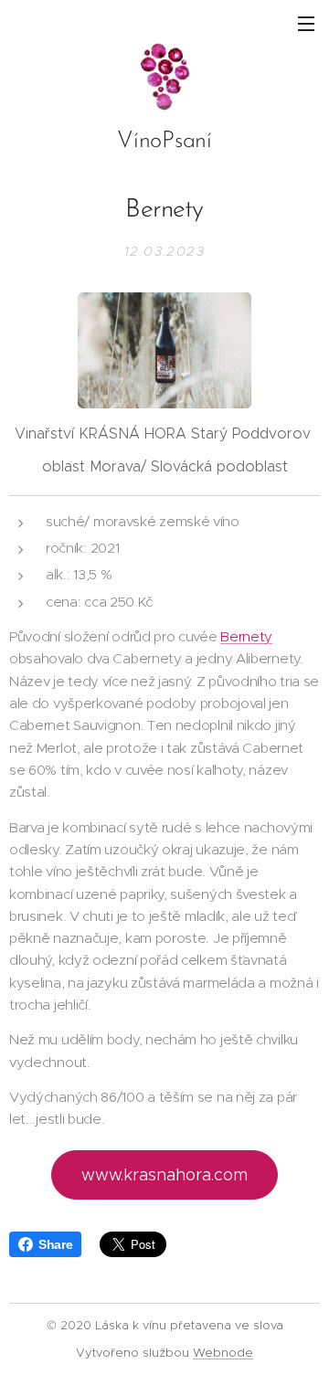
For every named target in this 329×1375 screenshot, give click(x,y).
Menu (306, 23)
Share (55, 1244)
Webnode (223, 1352)
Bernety (246, 636)
